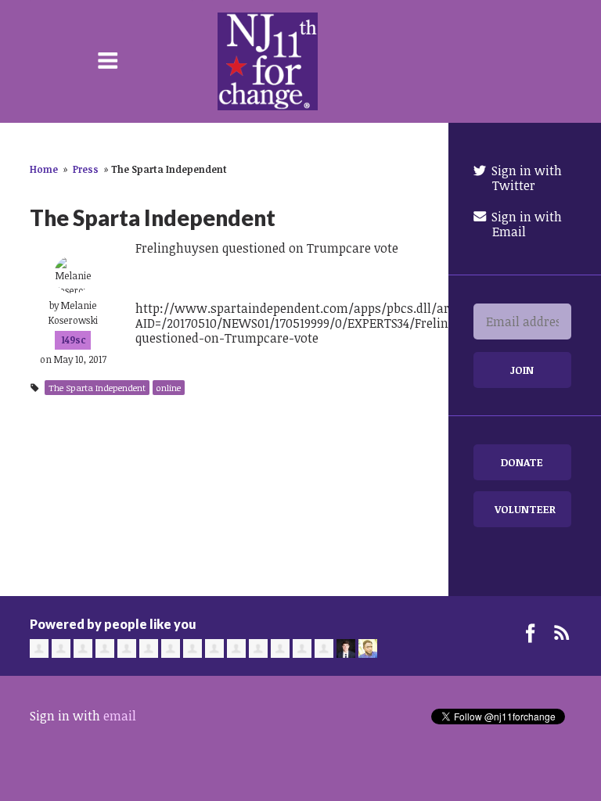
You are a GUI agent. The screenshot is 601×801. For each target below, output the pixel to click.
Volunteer (525, 508)
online (169, 387)
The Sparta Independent (97, 387)
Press (86, 169)
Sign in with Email (525, 224)
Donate (522, 461)
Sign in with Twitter (525, 178)
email (119, 715)
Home (44, 169)
